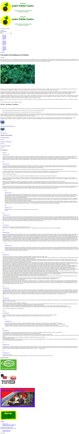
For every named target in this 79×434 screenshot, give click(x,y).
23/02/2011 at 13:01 (8, 192)
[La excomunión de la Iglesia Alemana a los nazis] (2, 123)
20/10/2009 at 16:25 (6, 232)
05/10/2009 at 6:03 (6, 313)
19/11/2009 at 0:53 (6, 225)
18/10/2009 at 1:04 (6, 254)
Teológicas (4, 37)
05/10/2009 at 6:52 (8, 321)
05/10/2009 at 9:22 (6, 298)
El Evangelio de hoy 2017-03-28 (5, 145)
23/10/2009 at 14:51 (8, 245)
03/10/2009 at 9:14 (6, 330)
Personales (4, 35)
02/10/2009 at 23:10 (6, 344)
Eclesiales (4, 36)
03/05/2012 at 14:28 (6, 154)
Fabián (6, 190)
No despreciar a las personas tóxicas (5, 141)
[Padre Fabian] (17, 26)
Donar (4, 39)
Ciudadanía (4, 38)
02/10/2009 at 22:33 (6, 352)
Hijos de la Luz (5, 423)
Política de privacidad (6, 431)
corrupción (2, 120)
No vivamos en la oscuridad (4, 137)
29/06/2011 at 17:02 (8, 207)
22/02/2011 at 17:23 (6, 163)
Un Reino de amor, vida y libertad (8, 425)
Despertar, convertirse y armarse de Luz (9, 424)
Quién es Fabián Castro (7, 430)
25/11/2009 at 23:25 (6, 214)
